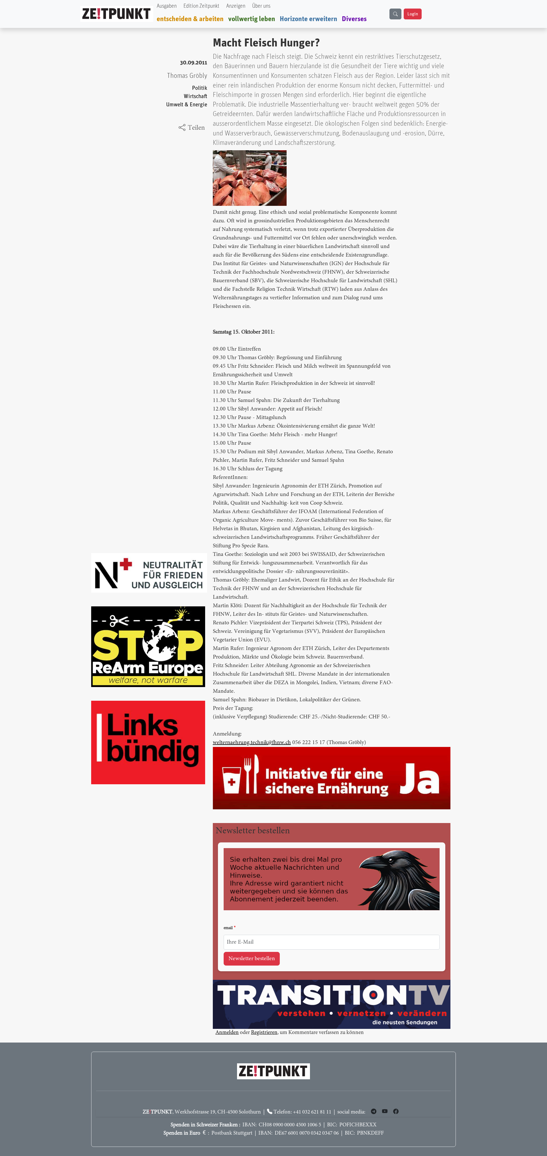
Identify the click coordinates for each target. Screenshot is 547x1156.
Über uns (261, 6)
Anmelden (227, 1032)
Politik (199, 88)
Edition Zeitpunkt (201, 6)
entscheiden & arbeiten (190, 19)
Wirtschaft (195, 96)
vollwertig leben (251, 19)
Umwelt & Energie (186, 104)
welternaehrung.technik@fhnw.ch (252, 742)
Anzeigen (235, 6)
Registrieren (264, 1032)
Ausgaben (167, 6)
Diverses (354, 19)
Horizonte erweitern (308, 19)
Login (412, 14)
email (228, 928)
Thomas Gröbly (187, 75)
